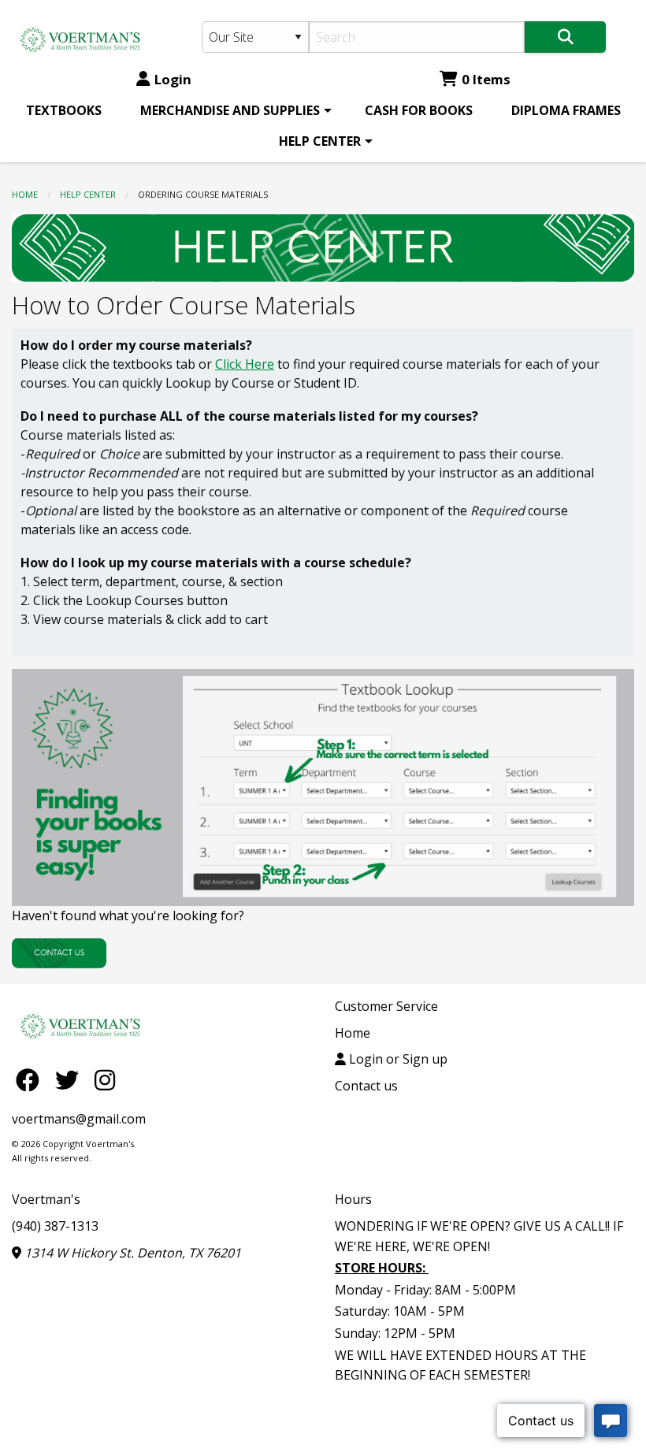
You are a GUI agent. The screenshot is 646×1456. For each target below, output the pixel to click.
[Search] (565, 37)
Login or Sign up (396, 1059)
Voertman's (46, 1199)
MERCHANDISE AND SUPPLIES (230, 110)
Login (172, 79)
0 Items (486, 79)
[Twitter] (71, 1079)
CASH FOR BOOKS (419, 110)
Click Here (244, 364)
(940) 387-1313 (55, 1226)
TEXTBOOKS (64, 110)
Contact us (366, 1085)
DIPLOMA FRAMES (566, 110)
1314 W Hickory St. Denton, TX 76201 (131, 1252)
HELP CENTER (320, 141)
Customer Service (386, 1006)
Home (25, 194)
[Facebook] (31, 1079)
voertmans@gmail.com (79, 1118)
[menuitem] (63, 110)
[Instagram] (105, 1079)
